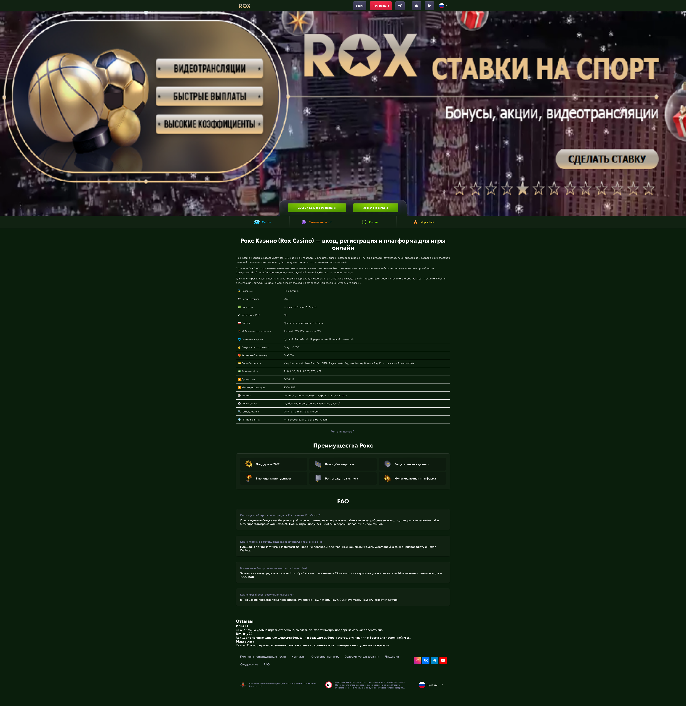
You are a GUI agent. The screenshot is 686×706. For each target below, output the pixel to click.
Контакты (298, 656)
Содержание (249, 664)
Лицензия (392, 656)
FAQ (267, 664)
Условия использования (362, 656)
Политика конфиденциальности (263, 656)
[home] (245, 5)
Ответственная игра (325, 656)
